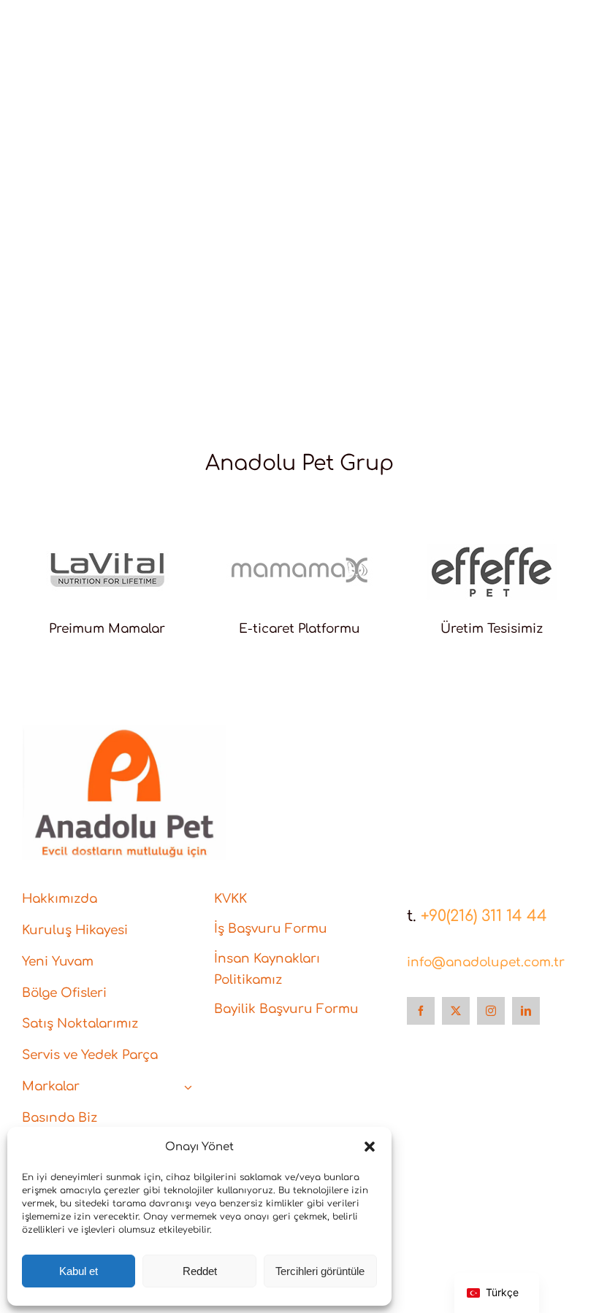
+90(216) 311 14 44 (484, 916)
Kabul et (78, 1271)
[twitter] (456, 1011)
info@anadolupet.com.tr (486, 962)
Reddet (200, 1271)
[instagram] (491, 1011)
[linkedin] (526, 1011)
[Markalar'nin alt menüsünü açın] (188, 1087)
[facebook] (421, 1011)
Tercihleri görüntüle (320, 1271)
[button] (369, 1146)
